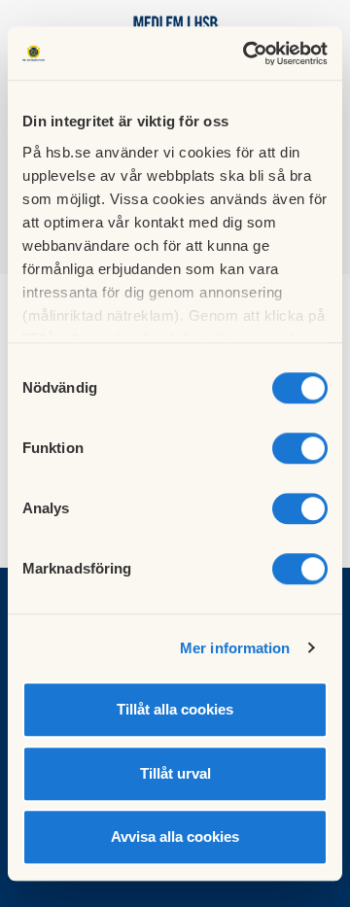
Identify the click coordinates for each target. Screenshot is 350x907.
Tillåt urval (175, 773)
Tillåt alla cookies (175, 709)
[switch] (300, 448)
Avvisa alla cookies (175, 836)
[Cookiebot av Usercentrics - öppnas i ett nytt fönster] (247, 53)
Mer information (235, 648)
